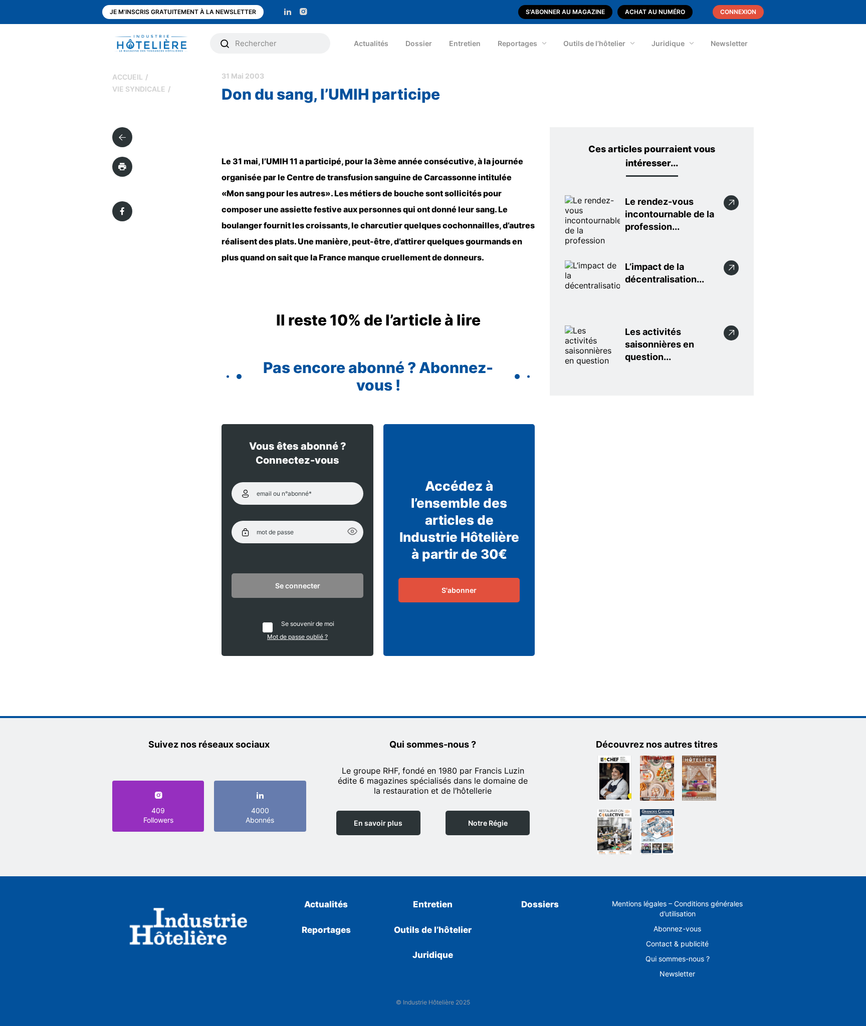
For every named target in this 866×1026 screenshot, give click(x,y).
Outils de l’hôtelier (594, 43)
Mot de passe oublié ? (297, 636)
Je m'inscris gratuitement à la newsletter (183, 12)
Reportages (517, 43)
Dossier (418, 43)
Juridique (668, 43)
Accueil (127, 77)
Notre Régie (488, 823)
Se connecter (297, 585)
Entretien (465, 43)
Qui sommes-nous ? (677, 958)
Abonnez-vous (677, 928)
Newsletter (729, 43)
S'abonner (459, 590)
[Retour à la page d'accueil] (188, 928)
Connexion (738, 12)
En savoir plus (378, 823)
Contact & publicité (677, 943)
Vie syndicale (138, 89)
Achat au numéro (655, 12)
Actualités (371, 43)
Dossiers (540, 904)
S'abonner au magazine (565, 12)
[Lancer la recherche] (225, 44)
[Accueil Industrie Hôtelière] (158, 43)
